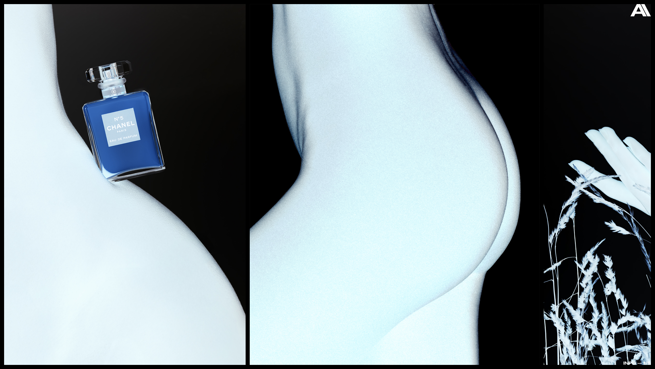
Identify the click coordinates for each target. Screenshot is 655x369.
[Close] (640, 11)
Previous (36, 172)
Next (618, 185)
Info (629, 363)
